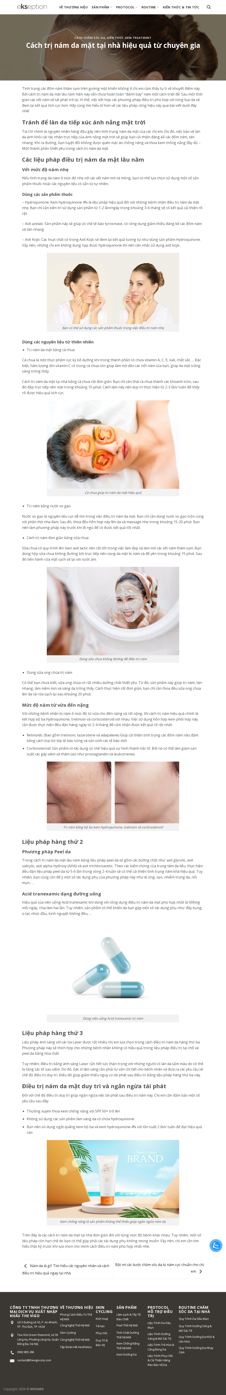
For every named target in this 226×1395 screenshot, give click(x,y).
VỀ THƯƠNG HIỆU (73, 7)
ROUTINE (148, 7)
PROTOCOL (125, 7)
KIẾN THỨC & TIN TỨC (181, 7)
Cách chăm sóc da (89, 38)
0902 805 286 (25, 1352)
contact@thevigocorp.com (34, 1360)
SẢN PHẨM (100, 7)
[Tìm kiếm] (209, 7)
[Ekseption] (32, 7)
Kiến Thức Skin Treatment (129, 38)
